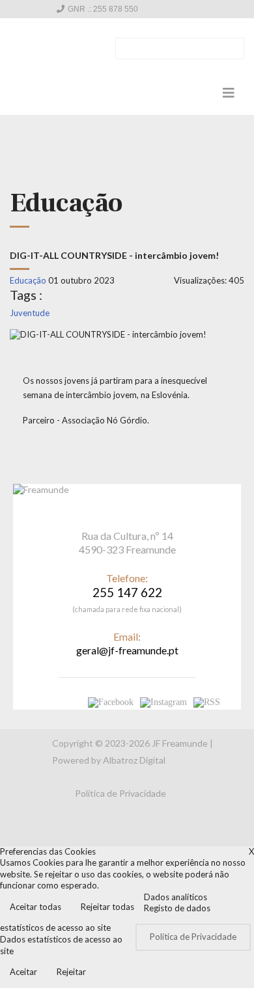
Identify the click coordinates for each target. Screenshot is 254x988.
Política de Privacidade (120, 793)
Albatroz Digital (134, 760)
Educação (28, 280)
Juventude (29, 313)
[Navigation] (228, 92)
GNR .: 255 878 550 (103, 9)
